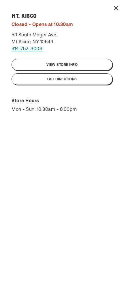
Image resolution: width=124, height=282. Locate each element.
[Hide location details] (115, 8)
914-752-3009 (27, 48)
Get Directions (62, 79)
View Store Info (62, 65)
